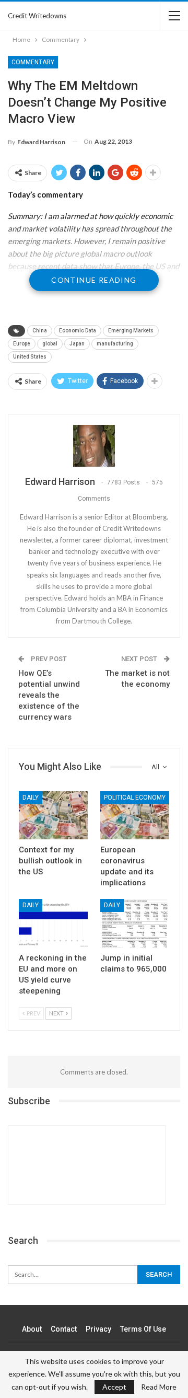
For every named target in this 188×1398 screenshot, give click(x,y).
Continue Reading (93, 279)
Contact (64, 1329)
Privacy (98, 1329)
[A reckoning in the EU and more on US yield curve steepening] (53, 923)
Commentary (32, 62)
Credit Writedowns (37, 15)
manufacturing (115, 343)
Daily (30, 797)
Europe (21, 343)
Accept (114, 1386)
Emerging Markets (131, 330)
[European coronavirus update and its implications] (134, 815)
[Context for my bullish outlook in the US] (53, 815)
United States (29, 357)
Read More (159, 1387)
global (49, 343)
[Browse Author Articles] (94, 446)
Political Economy (135, 797)
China (39, 330)
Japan (77, 343)
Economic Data (77, 330)
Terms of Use (143, 1329)
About (32, 1329)
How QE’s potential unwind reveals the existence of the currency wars (49, 695)
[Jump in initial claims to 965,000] (134, 923)
